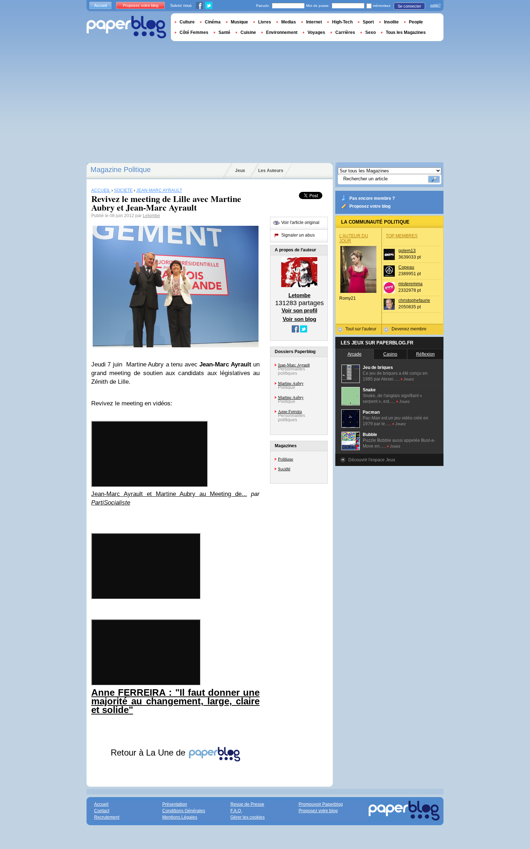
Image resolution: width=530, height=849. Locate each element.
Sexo (370, 32)
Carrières (345, 32)
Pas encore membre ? (372, 198)
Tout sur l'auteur (360, 328)
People (416, 22)
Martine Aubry (291, 383)
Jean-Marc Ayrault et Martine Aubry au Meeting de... (169, 494)
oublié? (435, 5)
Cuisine (248, 32)
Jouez (408, 379)
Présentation (174, 804)
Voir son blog (299, 319)
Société (284, 468)
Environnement (281, 32)
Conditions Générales (183, 810)
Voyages (316, 32)
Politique (285, 459)
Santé (224, 32)
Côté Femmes (194, 32)
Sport (368, 22)
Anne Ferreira (290, 411)
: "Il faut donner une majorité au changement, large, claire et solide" (175, 701)
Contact (101, 810)
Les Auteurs (270, 170)
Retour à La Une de (149, 752)
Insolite (391, 22)
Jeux (240, 170)
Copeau (406, 267)
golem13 (407, 250)
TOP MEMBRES (402, 235)
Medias (288, 22)
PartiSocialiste (110, 502)
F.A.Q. (236, 810)
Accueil (100, 5)
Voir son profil (299, 310)
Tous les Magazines (406, 32)
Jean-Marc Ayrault (294, 365)
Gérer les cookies (247, 817)
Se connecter (409, 6)
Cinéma (213, 22)
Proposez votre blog (369, 206)
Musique (239, 22)
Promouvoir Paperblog (321, 804)
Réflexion (425, 354)
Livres (264, 22)
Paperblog (126, 27)
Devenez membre (409, 328)
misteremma (410, 283)
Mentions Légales (179, 817)
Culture (187, 22)
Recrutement (106, 817)
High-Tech (342, 22)
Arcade (355, 354)
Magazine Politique (120, 169)
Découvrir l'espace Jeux (371, 459)
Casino (390, 354)
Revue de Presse (247, 804)
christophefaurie (414, 300)
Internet (314, 22)
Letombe (151, 215)
